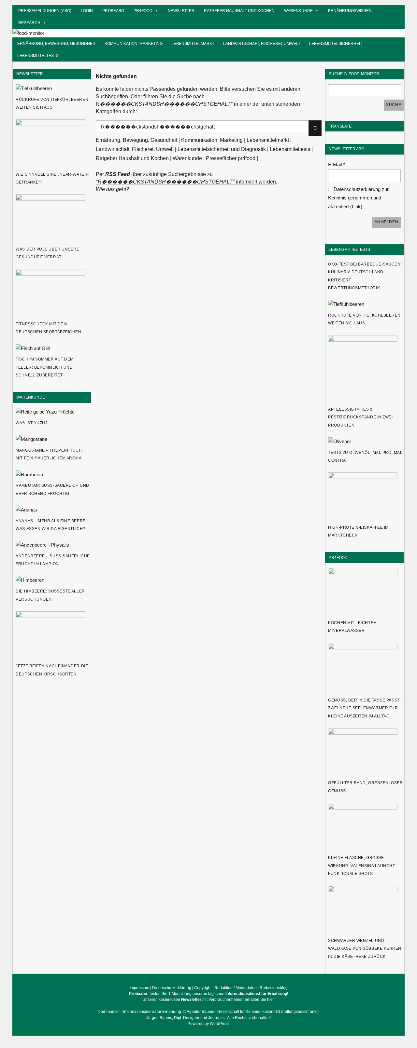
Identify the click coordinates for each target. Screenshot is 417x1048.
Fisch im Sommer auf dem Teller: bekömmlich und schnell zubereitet (45, 367)
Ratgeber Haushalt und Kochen (239, 10)
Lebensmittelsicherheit (335, 43)
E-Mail (336, 164)
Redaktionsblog (274, 988)
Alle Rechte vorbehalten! (249, 1017)
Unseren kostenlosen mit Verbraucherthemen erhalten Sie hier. (208, 999)
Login (87, 10)
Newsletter (181, 10)
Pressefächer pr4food (230, 158)
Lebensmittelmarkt (192, 43)
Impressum (139, 988)
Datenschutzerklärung (171, 988)
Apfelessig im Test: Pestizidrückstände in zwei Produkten (360, 417)
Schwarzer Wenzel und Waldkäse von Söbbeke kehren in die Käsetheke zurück (364, 948)
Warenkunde (298, 10)
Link (356, 206)
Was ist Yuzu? (32, 423)
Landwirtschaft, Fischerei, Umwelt (261, 43)
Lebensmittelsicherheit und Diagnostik (222, 149)
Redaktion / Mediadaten (235, 988)
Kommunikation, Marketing (134, 43)
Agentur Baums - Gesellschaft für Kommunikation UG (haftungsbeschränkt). (253, 1011)
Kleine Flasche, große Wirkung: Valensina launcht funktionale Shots (361, 865)
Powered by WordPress (208, 1023)
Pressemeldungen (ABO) (44, 10)
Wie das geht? (112, 189)
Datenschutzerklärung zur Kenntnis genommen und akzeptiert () (358, 197)
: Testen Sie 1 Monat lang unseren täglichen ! (208, 993)
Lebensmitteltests (38, 55)
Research (29, 22)
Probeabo (113, 10)
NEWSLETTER (29, 74)
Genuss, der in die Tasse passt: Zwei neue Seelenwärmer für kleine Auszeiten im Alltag (364, 708)
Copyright (202, 988)
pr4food (143, 10)
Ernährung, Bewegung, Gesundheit (56, 43)
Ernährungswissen (350, 10)
